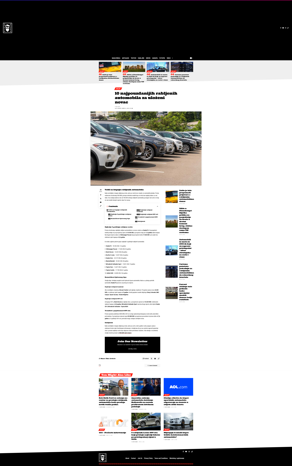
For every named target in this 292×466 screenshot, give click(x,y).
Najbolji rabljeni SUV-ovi (149, 214)
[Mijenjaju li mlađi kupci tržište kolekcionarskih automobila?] (178, 421)
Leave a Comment (153, 365)
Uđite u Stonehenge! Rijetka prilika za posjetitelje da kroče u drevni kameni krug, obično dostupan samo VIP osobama (185, 220)
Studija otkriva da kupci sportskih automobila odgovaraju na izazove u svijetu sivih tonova (176, 401)
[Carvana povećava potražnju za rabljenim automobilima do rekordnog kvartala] (182, 67)
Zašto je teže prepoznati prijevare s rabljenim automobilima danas (186, 195)
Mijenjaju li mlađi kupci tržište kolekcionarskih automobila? (176, 435)
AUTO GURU (102, 407)
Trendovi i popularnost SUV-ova (146, 217)
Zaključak (141, 221)
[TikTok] (288, 28)
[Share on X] (101, 198)
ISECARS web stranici (125, 333)
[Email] (101, 202)
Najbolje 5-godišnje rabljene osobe (119, 215)
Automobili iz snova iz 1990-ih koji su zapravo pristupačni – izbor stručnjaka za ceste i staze (185, 248)
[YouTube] (283, 28)
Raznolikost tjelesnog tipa (120, 218)
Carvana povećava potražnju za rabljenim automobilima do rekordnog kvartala (186, 270)
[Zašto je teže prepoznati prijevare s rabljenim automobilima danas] (110, 67)
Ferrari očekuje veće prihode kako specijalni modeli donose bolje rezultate (185, 292)
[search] (185, 58)
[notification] (188, 58)
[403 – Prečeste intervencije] (113, 421)
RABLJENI (101, 71)
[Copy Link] (101, 206)
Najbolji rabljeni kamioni (144, 210)
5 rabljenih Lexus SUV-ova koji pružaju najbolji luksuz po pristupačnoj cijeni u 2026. (145, 436)
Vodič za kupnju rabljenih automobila (117, 210)
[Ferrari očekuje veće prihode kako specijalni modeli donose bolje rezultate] (172, 293)
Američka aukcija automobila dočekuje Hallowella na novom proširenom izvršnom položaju (142, 402)
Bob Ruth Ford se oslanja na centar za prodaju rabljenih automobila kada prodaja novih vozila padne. (113, 401)
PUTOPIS (125, 71)
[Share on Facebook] (101, 195)
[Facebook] (281, 28)
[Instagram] (286, 28)
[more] (172, 58)
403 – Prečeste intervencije (112, 433)
